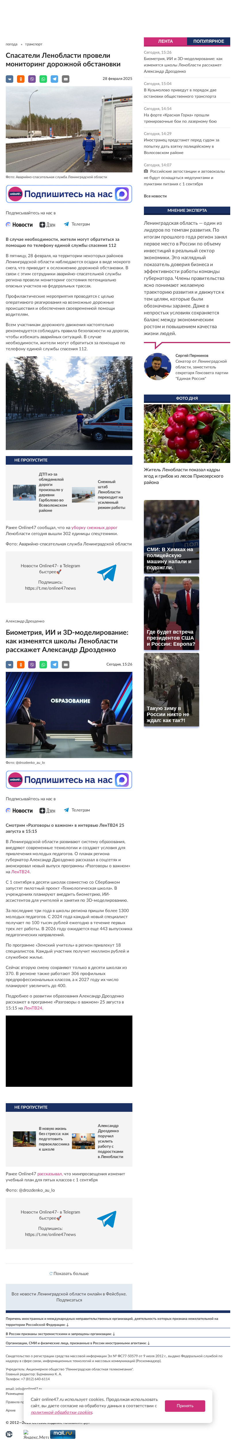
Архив (11, 1410)
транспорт (34, 44)
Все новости (155, 196)
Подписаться (69, 1300)
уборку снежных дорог (94, 528)
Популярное (208, 41)
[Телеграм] (66, 229)
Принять (185, 1406)
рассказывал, (50, 1174)
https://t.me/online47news (50, 588)
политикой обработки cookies (61, 1412)
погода (11, 44)
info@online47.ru (29, 1389)
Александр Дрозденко (25, 621)
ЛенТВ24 (20, 872)
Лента (165, 41)
